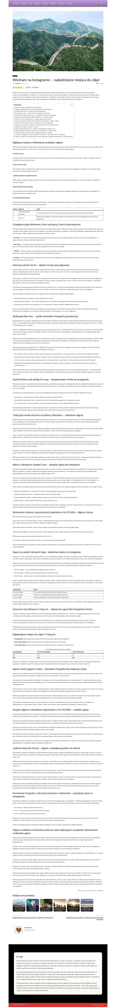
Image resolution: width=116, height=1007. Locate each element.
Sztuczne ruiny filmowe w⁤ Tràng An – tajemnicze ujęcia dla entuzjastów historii (36, 125)
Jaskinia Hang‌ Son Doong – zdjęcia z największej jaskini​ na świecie (33, 132)
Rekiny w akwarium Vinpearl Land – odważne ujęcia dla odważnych (33, 119)
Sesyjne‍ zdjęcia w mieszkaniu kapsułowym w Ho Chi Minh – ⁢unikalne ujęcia (36, 130)
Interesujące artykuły (98, 1005)
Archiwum (23, 3)
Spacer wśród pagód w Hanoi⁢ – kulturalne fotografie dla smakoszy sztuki (35, 128)
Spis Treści (61, 3)
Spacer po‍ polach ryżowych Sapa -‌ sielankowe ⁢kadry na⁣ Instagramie (34, 123)
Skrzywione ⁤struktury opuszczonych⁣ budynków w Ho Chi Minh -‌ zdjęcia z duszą (37, 121)
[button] (101, 3)
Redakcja (53, 3)
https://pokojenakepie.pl (29, 930)
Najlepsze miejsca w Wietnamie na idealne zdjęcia (28, 107)
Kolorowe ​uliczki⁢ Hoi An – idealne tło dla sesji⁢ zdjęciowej (30, 111)
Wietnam (23, 9)
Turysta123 (17, 83)
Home (16, 3)
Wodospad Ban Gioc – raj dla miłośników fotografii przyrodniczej (32, 113)
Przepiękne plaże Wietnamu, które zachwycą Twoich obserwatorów (33, 109)
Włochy (64, 979)
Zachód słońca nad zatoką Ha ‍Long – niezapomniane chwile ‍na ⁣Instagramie (35, 115)
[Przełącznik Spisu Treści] (71, 105)
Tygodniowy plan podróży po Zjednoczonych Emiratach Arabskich (84, 918)
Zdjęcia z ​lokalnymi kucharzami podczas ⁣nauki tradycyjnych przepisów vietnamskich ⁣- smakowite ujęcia (44, 136)
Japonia (87, 977)
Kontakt (69, 3)
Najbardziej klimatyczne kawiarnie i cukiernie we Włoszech (33, 918)
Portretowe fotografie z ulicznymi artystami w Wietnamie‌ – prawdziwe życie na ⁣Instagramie (40, 134)
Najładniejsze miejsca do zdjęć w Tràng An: (27, 126)
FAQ (30, 3)
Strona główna (16, 9)
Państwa (45, 3)
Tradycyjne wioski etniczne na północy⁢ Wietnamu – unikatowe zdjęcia (34, 117)
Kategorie (37, 3)
